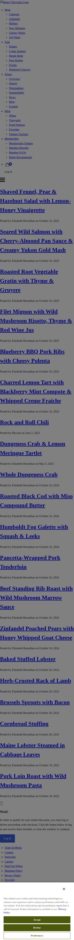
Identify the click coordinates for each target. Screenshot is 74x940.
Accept (37, 919)
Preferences (37, 935)
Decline (37, 927)
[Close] (64, 889)
